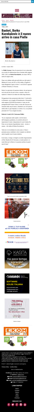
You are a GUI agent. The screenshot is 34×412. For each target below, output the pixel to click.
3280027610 (20, 374)
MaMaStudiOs (19, 369)
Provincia (17, 397)
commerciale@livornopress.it (19, 380)
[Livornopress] (13, 6)
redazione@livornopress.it (20, 376)
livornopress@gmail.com (19, 378)
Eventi (17, 396)
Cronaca (17, 390)
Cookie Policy (13, 366)
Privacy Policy (5, 366)
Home (3, 20)
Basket (11, 20)
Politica (17, 392)
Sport (7, 20)
